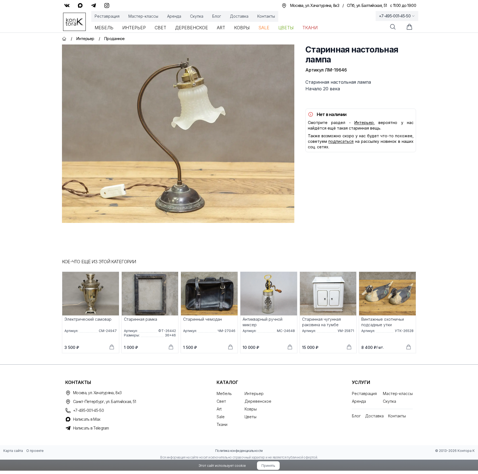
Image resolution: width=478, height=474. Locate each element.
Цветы (285, 27)
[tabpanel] (178, 133)
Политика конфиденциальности (239, 451)
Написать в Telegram (91, 428)
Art (221, 27)
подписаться (341, 141)
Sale (263, 27)
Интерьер (134, 27)
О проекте (35, 451)
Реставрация (107, 16)
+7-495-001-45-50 (395, 16)
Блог (216, 16)
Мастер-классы (143, 16)
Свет (160, 27)
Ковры (242, 27)
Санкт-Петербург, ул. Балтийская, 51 (104, 401)
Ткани (310, 27)
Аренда (174, 16)
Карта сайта (13, 451)
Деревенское (191, 27)
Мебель (104, 27)
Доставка (239, 16)
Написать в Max (86, 419)
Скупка (196, 16)
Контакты (266, 16)
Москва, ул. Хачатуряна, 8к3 (97, 392)
